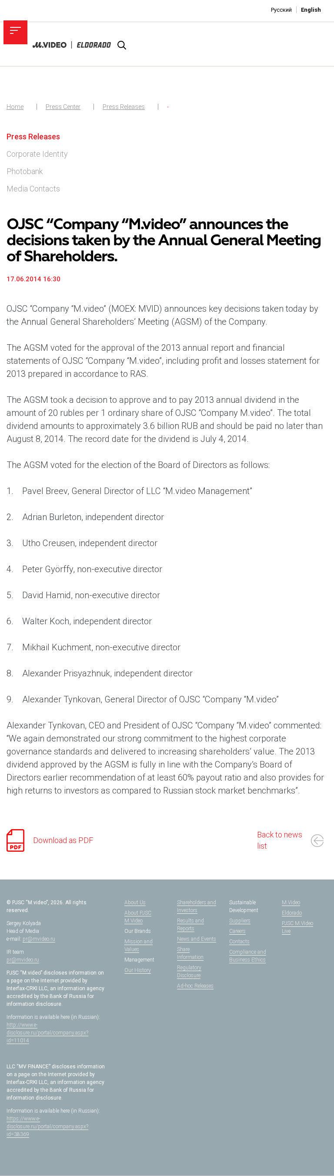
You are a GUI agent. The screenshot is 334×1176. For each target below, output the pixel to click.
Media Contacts (33, 188)
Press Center (63, 107)
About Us (135, 902)
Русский (281, 10)
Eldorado (292, 913)
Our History (137, 970)
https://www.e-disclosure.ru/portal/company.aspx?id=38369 (47, 1126)
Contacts (239, 942)
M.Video (291, 902)
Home (15, 107)
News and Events (196, 939)
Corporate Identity (37, 153)
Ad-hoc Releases (195, 986)
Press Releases (124, 107)
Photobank (25, 171)
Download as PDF (63, 840)
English (311, 10)
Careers (237, 931)
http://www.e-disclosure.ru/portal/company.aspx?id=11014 (47, 1033)
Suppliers (239, 921)
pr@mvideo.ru (39, 939)
